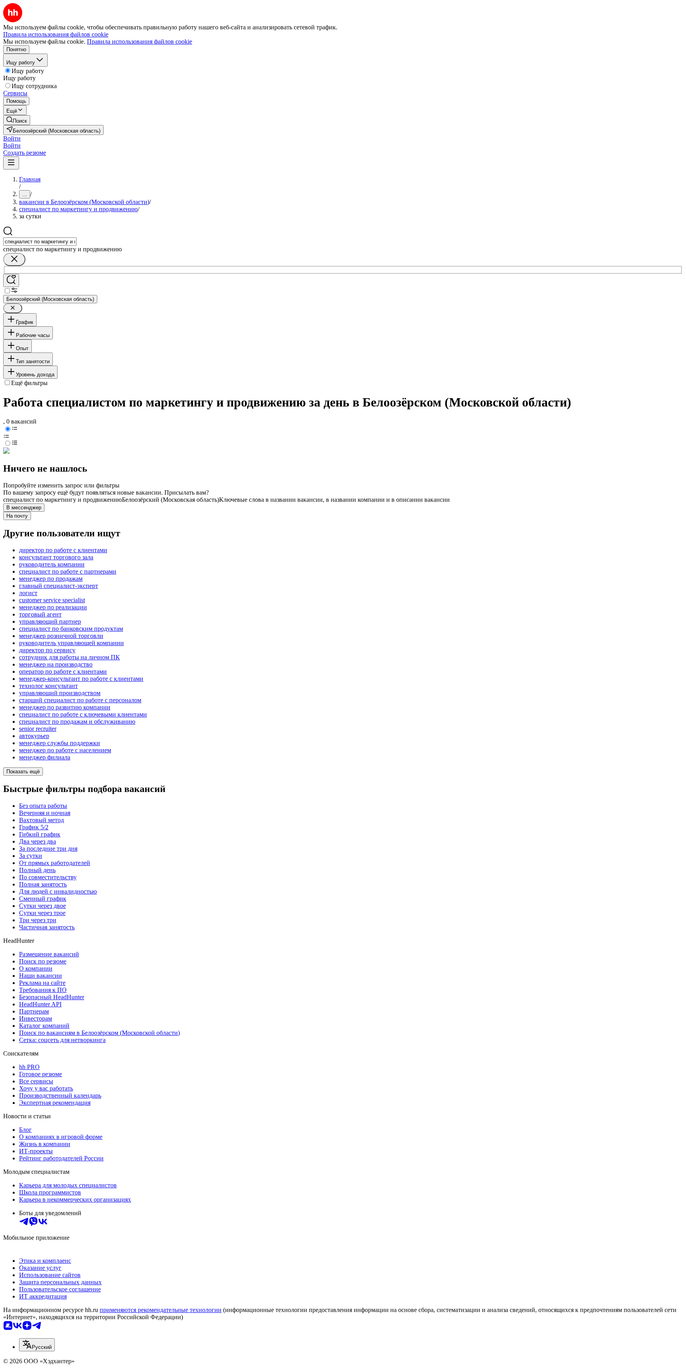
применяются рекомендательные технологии (161, 1309)
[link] (16, 120)
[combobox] (40, 241)
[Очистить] (14, 259)
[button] (12, 138)
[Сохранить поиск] (11, 280)
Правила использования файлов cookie (139, 41)
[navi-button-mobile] (11, 163)
